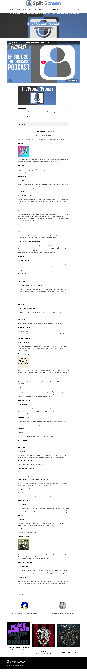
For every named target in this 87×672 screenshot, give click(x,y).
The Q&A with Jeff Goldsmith (27, 489)
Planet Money (22, 577)
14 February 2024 (45, 653)
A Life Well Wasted (24, 316)
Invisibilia (21, 165)
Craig (42, 28)
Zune (62, 116)
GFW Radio (21, 281)
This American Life (24, 400)
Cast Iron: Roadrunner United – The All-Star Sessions (43, 650)
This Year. (21, 304)
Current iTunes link (22, 274)
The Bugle (21, 515)
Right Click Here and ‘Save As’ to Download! (43, 131)
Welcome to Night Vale (25, 562)
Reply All (21, 428)
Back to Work (22, 447)
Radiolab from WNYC (24, 417)
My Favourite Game (24, 327)
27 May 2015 (49, 28)
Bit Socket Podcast (24, 378)
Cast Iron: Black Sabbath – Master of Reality (18, 647)
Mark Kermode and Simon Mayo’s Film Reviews (33, 479)
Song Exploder (22, 440)
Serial (20, 387)
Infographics (38, 9)
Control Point (22, 207)
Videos (24, 9)
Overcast (21, 191)
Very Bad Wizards (23, 536)
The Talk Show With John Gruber (28, 461)
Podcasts (30, 9)
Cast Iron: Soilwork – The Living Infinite (69, 650)
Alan (36, 28)
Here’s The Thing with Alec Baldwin (29, 241)
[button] (78, 9)
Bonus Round (53, 9)
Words (19, 9)
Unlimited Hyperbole (24, 338)
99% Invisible (22, 176)
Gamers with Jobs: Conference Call (29, 228)
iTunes (46, 116)
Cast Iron (21, 143)
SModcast (21, 529)
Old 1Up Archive (22, 270)
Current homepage (22, 277)
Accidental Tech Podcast (26, 468)
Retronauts (21, 256)
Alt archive (20, 224)
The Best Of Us (11, 9)
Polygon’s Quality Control (26, 354)
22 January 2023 (71, 652)
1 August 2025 (20, 649)
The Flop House (23, 500)
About (46, 9)
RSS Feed (28, 116)
